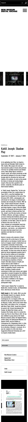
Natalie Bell (7, 358)
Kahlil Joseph (8, 372)
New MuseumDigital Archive (9, 11)
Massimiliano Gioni (9, 360)
